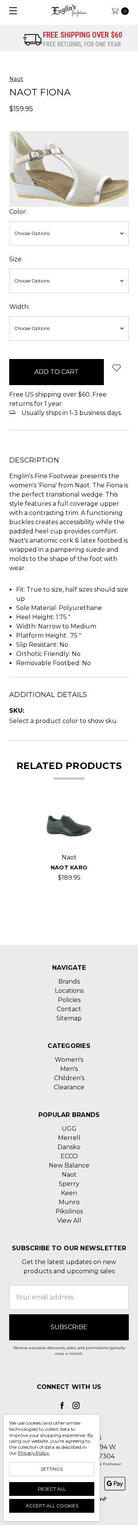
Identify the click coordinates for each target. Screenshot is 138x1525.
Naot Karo (69, 867)
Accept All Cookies (52, 1506)
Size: (16, 259)
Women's (69, 1059)
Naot (69, 1174)
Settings (52, 1469)
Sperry (69, 1183)
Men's (69, 1068)
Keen (69, 1193)
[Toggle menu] (10, 10)
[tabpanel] (69, 842)
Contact (69, 1009)
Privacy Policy (33, 1453)
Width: (19, 306)
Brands (69, 981)
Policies (69, 1000)
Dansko (69, 1147)
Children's (69, 1078)
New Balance (69, 1165)
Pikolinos (69, 1211)
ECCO (69, 1156)
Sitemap (69, 1018)
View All (69, 1220)
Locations (69, 990)
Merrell (69, 1137)
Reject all (52, 1489)
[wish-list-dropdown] (116, 367)
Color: (18, 211)
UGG (69, 1128)
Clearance (69, 1087)
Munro (69, 1202)
